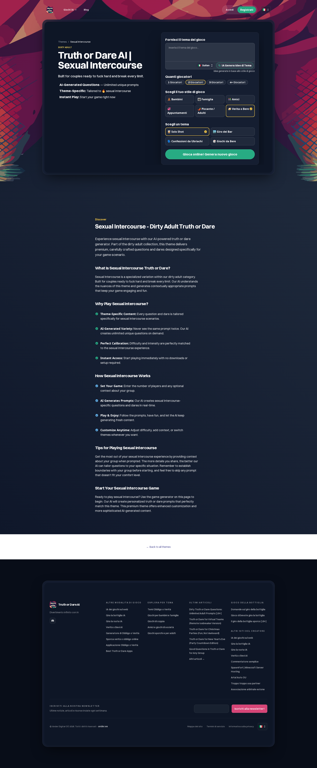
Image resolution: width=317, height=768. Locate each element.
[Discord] (53, 621)
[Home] (49, 9)
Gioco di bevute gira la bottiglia (248, 615)
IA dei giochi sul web (117, 609)
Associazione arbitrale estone (248, 689)
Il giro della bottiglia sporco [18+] (248, 621)
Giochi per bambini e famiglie (163, 615)
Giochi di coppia (156, 621)
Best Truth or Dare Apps (119, 651)
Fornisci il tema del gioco (185, 39)
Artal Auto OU (238, 677)
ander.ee (103, 726)
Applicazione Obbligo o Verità (122, 645)
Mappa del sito (195, 726)
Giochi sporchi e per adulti (162, 633)
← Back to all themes (158, 546)
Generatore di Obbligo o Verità (122, 633)
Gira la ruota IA (114, 621)
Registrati (246, 10)
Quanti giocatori (178, 77)
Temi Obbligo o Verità (159, 609)
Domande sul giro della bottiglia (248, 609)
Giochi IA (69, 9)
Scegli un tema (177, 124)
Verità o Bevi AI (114, 627)
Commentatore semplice (245, 661)
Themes (62, 41)
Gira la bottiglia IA (115, 615)
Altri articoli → (197, 658)
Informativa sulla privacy (241, 726)
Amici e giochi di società (161, 627)
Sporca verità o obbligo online (122, 639)
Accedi (229, 9)
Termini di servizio (216, 726)
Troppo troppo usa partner (245, 683)
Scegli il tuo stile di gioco (185, 92)
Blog (86, 9)
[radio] (179, 99)
